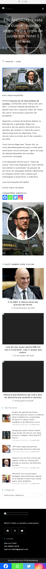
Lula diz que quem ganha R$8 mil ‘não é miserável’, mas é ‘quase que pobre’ (23, 350)
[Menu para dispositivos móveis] (43, 9)
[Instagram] (20, 197)
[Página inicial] (3, 47)
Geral (18, 61)
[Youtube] (22, 530)
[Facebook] (5, 197)
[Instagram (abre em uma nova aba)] (22, 2)
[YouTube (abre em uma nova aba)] (26, 2)
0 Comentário (34, 424)
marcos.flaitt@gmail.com (16, 549)
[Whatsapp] (10, 197)
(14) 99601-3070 (11, 546)
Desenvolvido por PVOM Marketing (23, 560)
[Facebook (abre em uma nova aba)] (19, 2)
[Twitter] (15, 197)
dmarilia (9, 61)
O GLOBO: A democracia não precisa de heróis (23, 303)
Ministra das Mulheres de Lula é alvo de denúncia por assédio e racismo (23, 396)
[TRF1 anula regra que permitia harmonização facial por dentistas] (6, 449)
